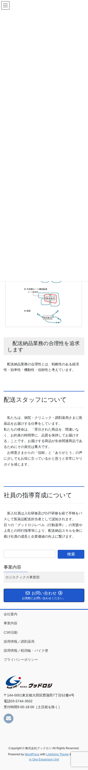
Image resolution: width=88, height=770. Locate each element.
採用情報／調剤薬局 (19, 641)
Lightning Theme (57, 754)
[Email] (8, 718)
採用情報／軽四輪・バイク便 (26, 650)
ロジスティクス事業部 (22, 577)
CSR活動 (11, 632)
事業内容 (12, 567)
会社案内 (10, 614)
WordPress (32, 754)
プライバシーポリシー (21, 660)
